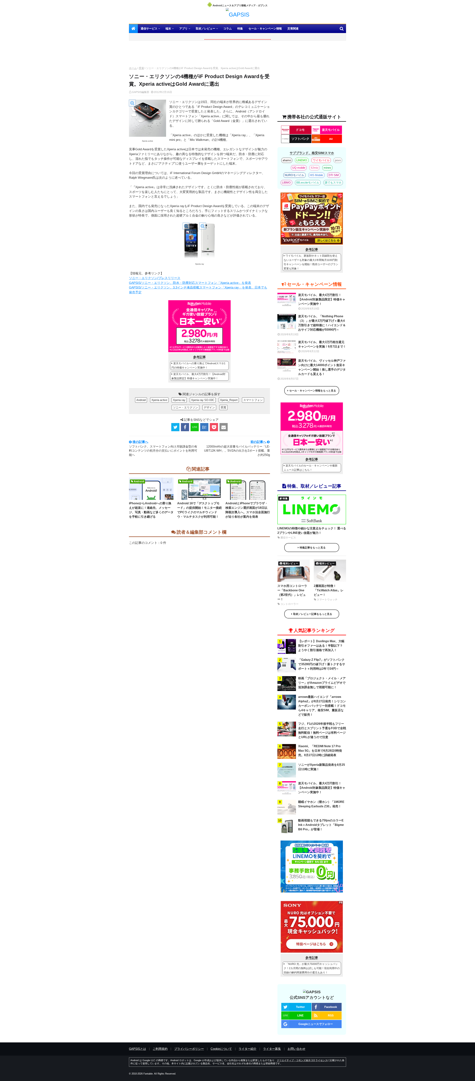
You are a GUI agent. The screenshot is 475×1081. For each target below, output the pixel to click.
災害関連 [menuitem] (293, 28)
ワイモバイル (321, 160)
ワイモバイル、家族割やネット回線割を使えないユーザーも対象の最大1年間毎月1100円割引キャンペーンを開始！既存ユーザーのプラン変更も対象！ (311, 262)
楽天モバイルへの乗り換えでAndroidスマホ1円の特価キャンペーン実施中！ (198, 365)
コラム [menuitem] (227, 28)
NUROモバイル (294, 175)
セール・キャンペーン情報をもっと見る (312, 390)
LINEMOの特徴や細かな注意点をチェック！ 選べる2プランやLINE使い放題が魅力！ (311, 530)
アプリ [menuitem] (183, 28)
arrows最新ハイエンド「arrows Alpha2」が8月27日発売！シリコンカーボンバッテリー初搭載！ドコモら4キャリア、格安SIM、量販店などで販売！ (322, 705)
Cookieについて (221, 1048)
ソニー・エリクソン (185, 407)
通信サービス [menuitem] (149, 28)
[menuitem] (133, 28)
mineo (327, 167)
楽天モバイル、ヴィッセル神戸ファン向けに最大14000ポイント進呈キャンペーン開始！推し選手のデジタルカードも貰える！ (322, 367)
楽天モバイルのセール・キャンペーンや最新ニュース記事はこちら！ (311, 467)
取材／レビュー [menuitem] (205, 28)
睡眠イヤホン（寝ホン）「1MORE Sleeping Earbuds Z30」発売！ (321, 804)
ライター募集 (272, 1048)
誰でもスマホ (333, 182)
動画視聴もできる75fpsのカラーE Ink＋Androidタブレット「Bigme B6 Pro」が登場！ (321, 825)
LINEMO (301, 160)
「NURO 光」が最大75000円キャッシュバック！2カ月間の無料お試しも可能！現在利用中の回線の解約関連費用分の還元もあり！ (312, 968)
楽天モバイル (331, 129)
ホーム (133, 68)
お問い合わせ (296, 1048)
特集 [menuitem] (240, 28)
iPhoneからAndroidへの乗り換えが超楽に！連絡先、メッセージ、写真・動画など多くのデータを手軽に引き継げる (151, 510)
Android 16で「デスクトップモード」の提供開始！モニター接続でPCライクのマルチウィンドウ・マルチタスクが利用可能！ (199, 510)
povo (338, 160)
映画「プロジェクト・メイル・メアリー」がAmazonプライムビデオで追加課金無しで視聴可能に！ (322, 683)
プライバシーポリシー (189, 1048)
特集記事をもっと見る (313, 547)
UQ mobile (298, 167)
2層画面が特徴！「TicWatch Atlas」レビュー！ (328, 590)
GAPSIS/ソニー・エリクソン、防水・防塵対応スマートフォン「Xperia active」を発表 (190, 283)
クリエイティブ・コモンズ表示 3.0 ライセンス (302, 1060)
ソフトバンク (300, 138)
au (331, 138)
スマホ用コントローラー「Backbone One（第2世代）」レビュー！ (292, 592)
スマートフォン (253, 400)
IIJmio (314, 167)
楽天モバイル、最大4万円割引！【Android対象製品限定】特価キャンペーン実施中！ (198, 376)
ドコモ (300, 129)
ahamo (287, 160)
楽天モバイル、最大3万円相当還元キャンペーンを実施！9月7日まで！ (322, 344)
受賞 (141, 68)
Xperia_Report (229, 400)
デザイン (209, 407)
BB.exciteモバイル (307, 182)
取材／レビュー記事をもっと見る (312, 613)
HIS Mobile (316, 175)
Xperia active (159, 400)
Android (141, 400)
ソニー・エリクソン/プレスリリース (154, 278)
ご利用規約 (160, 1048)
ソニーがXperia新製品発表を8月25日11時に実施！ (321, 767)
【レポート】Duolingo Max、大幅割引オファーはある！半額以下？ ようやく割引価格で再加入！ (321, 646)
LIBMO (286, 182)
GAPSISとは (137, 1048)
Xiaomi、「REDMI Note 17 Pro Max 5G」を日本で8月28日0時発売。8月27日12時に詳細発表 (320, 751)
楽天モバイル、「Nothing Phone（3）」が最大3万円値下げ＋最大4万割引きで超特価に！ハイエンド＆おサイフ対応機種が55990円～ (322, 323)
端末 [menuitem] (168, 28)
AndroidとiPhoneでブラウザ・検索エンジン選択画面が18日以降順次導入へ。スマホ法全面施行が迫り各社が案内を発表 (247, 510)
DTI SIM (334, 175)
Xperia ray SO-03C (202, 400)
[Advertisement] (199, 54)
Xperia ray (179, 400)
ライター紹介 (247, 1048)
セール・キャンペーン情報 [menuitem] (265, 28)
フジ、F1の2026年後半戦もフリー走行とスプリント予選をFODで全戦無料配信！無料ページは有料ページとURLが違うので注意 (322, 730)
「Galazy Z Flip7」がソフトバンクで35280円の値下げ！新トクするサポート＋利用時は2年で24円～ (321, 664)
